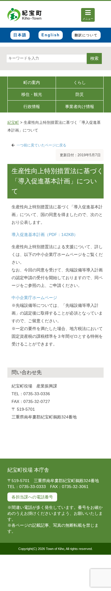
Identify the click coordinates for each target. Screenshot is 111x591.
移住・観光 (31, 94)
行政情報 (31, 106)
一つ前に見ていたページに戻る (41, 145)
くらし (79, 82)
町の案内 (31, 82)
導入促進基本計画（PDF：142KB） (45, 234)
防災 (79, 94)
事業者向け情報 (79, 106)
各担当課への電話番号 (32, 497)
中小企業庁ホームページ (34, 297)
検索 (94, 58)
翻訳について (86, 35)
